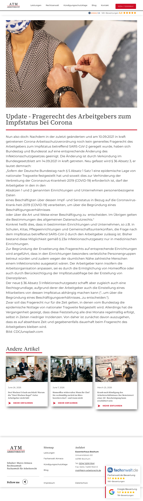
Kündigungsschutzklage (75, 5)
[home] (13, 5)
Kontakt (105, 5)
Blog (94, 5)
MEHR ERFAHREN (20, 403)
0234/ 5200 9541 (87, 463)
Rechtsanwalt (52, 5)
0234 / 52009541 (126, 6)
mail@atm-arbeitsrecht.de (88, 470)
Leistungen (35, 5)
